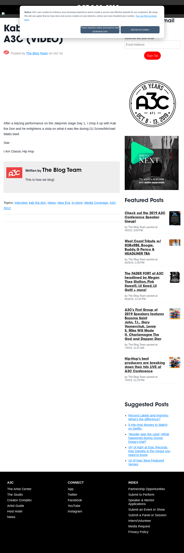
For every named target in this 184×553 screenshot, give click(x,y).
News (52, 203)
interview (21, 203)
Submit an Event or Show (146, 509)
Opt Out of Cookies (140, 29)
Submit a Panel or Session (147, 515)
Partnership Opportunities (146, 489)
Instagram (75, 511)
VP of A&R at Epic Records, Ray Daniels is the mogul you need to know (149, 451)
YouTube (74, 506)
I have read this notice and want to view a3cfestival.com (100, 29)
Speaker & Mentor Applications (141, 502)
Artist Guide (15, 506)
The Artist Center (19, 489)
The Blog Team (37, 53)
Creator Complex (19, 500)
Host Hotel (14, 511)
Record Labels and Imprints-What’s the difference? (148, 417)
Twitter (32, 188)
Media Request (139, 526)
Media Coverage (96, 203)
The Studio (15, 494)
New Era (64, 203)
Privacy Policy (138, 532)
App (70, 489)
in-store (77, 203)
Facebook (27, 188)
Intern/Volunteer (139, 521)
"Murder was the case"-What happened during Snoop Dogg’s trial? (148, 438)
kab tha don (37, 203)
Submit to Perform (141, 494)
